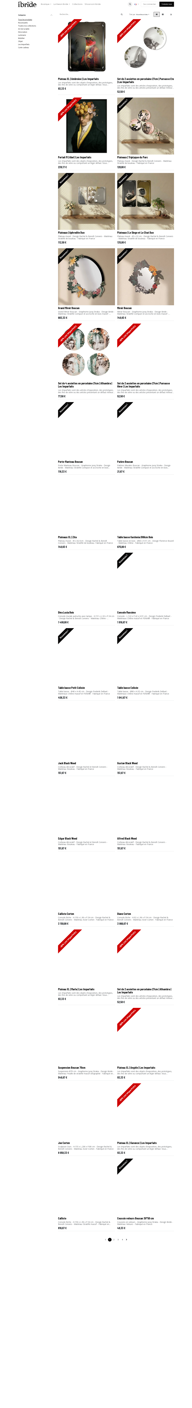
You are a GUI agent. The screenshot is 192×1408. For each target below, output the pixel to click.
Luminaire (22, 35)
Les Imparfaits (23, 44)
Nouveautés (23, 23)
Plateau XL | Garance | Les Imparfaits (137, 1143)
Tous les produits (25, 19)
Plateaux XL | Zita (67, 537)
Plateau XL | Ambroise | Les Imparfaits (78, 79)
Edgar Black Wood (67, 838)
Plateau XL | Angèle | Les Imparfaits (136, 1067)
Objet (20, 41)
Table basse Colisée (127, 687)
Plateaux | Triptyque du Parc (132, 157)
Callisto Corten (66, 913)
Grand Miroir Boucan (69, 308)
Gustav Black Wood (127, 763)
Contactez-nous (167, 4)
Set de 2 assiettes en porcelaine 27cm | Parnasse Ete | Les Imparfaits (145, 80)
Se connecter (149, 4)
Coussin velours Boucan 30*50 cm (135, 1218)
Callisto (62, 1218)
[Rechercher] (122, 14)
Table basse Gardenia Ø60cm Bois (135, 537)
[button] (130, 4)
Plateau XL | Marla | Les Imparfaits (76, 989)
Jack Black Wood (67, 763)
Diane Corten (124, 913)
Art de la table (23, 29)
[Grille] (157, 14)
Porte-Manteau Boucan (70, 461)
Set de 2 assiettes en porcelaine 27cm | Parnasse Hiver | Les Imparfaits (143, 385)
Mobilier (21, 38)
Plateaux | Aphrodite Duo (71, 232)
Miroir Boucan (124, 308)
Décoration (22, 32)
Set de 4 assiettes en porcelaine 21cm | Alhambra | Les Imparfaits (85, 385)
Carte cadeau (23, 47)
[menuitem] (46, 4)
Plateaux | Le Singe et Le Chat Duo (135, 232)
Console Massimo (126, 612)
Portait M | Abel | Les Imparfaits (74, 157)
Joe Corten (64, 1143)
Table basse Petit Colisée (71, 687)
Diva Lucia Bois (66, 612)
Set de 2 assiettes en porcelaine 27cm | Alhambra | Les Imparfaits (144, 990)
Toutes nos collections (27, 26)
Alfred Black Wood (127, 838)
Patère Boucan (125, 461)
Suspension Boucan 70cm (71, 1067)
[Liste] (163, 14)
